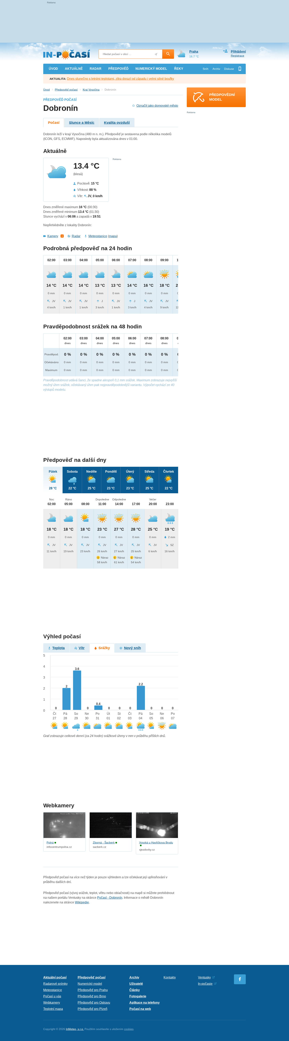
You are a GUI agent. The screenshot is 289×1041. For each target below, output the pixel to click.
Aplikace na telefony (144, 1002)
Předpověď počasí (66, 89)
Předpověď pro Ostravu (94, 1002)
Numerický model (90, 983)
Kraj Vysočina (91, 89)
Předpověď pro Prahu (93, 990)
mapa (113, 236)
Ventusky (204, 977)
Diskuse (229, 68)
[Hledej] (168, 54)
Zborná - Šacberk (104, 842)
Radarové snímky (55, 983)
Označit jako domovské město (157, 105)
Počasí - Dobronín (109, 897)
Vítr (82, 648)
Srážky (104, 648)
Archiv (216, 68)
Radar (76, 236)
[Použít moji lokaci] (156, 54)
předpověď (118, 68)
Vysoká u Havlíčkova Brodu (156, 842)
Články (134, 990)
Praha (193, 51)
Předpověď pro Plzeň (92, 1009)
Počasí (53, 123)
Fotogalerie (137, 996)
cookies (128, 1029)
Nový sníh (132, 648)
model (151, 68)
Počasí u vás (52, 996)
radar (95, 68)
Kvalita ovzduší (117, 123)
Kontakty (170, 977)
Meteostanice (97, 236)
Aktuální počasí (54, 977)
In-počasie (205, 983)
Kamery (52, 236)
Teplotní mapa (53, 1009)
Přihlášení (238, 51)
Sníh (205, 68)
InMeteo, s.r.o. (75, 1029)
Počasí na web (140, 1009)
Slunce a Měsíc (81, 123)
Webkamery (51, 1002)
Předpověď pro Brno (92, 996)
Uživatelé (136, 983)
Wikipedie (82, 902)
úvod (53, 68)
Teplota (58, 648)
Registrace (237, 55)
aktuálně (74, 68)
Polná (50, 842)
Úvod (46, 89)
